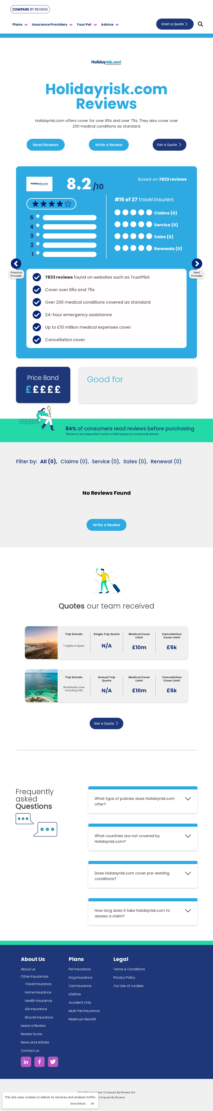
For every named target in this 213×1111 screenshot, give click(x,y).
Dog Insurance (80, 977)
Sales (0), (135, 461)
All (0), (48, 461)
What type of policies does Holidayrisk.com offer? (135, 801)
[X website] (53, 1062)
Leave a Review (33, 1025)
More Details (78, 1103)
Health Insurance (38, 1000)
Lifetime (75, 994)
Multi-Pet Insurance (84, 1010)
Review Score (31, 1034)
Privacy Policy (124, 977)
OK (92, 1103)
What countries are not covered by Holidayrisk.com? (127, 838)
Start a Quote (172, 24)
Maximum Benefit (82, 1019)
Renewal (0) (166, 461)
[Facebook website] (39, 1062)
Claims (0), (75, 461)
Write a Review (109, 144)
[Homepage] (30, 10)
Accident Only (80, 1002)
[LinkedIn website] (26, 1062)
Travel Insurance (38, 984)
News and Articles (35, 1042)
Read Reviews (45, 144)
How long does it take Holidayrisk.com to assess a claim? (132, 913)
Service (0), (106, 461)
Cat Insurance (80, 985)
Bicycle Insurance (39, 1017)
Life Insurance (36, 1009)
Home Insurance (38, 992)
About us (28, 969)
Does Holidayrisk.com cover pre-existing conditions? (132, 876)
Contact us (30, 1050)
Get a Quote (167, 144)
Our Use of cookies (128, 985)
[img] (200, 24)
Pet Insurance (80, 969)
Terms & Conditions (129, 969)
